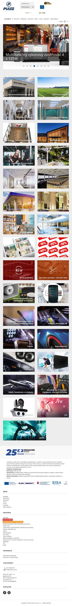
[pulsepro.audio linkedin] (14, 594)
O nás (40, 19)
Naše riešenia (54, 19)
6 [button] (41, 66)
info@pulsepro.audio (11, 569)
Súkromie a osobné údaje (10, 557)
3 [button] (31, 66)
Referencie (23, 19)
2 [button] (27, 66)
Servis (36, 19)
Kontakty (46, 19)
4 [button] (34, 66)
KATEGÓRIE (7, 19)
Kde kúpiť (30, 19)
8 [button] (48, 66)
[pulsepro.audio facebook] (5, 594)
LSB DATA (48, 603)
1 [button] (24, 66)
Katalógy (16, 19)
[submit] (42, 7)
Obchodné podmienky (9, 556)
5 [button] (38, 66)
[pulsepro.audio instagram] (9, 594)
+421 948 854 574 (10, 568)
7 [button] (45, 66)
